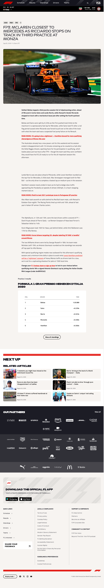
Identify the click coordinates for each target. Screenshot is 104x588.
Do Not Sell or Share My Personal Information (48, 549)
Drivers (56, 3)
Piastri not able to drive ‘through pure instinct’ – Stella (80, 383)
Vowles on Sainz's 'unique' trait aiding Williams (80, 394)
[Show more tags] (20, 22)
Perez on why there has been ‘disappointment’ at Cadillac (27, 383)
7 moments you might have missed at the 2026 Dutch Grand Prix (31, 372)
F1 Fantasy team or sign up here (43, 265)
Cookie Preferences (44, 564)
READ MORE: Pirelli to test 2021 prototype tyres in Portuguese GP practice (49, 195)
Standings (44, 3)
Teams (66, 3)
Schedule (20, 3)
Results (32, 3)
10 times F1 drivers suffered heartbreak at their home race (32, 394)
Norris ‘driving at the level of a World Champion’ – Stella (80, 372)
